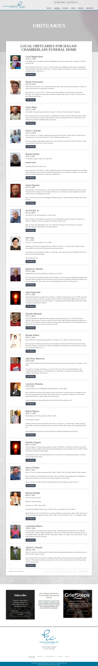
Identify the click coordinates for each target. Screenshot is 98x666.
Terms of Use (49, 664)
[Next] (87, 571)
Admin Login (56, 664)
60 (84, 571)
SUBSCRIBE (20, 614)
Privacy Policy (41, 664)
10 (74, 571)
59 (81, 571)
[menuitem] (50, 8)
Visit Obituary (31, 74)
